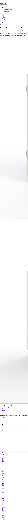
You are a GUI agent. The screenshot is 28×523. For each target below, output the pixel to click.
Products (3, 7)
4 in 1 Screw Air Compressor (6, 10)
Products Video (5, 19)
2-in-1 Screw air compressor (6, 13)
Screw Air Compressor (9, 415)
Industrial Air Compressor (15, 415)
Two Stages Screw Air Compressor (7, 8)
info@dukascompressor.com (3, 3)
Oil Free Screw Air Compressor (6, 11)
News (4, 16)
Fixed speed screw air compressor (7, 14)
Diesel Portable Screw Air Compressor (7, 9)
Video (2, 18)
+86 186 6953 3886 (9, 3)
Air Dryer (4, 12)
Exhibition (4, 17)
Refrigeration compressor (3, 415)
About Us (3, 15)
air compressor (25, 415)
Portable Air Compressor (21, 415)
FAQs (2, 20)
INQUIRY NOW (2, 408)
